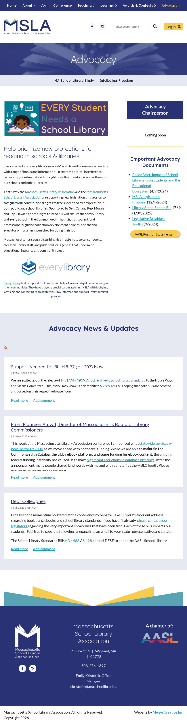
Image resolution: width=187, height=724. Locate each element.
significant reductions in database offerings (120, 460)
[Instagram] (102, 26)
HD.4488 (72, 540)
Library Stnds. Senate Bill (151, 207)
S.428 (87, 540)
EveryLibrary (12, 283)
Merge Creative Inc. (168, 712)
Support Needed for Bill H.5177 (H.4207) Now (57, 366)
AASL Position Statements (153, 234)
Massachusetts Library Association (50, 192)
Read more (19, 400)
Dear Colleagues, (29, 501)
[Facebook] (92, 26)
